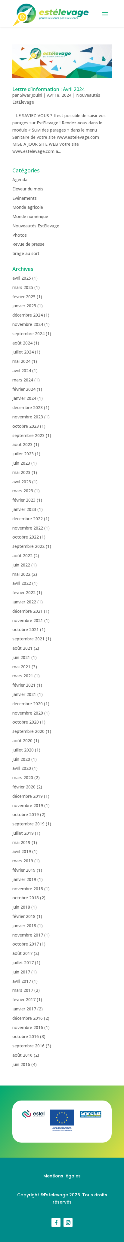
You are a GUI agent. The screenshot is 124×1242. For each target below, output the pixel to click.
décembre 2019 (27, 796)
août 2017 (22, 953)
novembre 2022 (27, 528)
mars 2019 (22, 861)
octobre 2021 (25, 629)
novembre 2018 (27, 888)
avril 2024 (21, 370)
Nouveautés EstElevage (35, 226)
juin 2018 (21, 907)
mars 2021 (22, 676)
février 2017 (24, 999)
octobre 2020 (25, 722)
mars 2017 (22, 990)
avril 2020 (21, 768)
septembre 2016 (28, 1046)
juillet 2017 (23, 962)
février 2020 (24, 787)
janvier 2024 (24, 398)
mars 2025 (22, 287)
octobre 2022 (25, 537)
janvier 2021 (24, 694)
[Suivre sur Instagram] (68, 1222)
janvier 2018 (24, 925)
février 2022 (24, 592)
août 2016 (22, 1055)
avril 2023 (21, 481)
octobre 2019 (25, 814)
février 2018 (24, 916)
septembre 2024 (28, 333)
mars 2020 (22, 777)
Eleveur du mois (27, 189)
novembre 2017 (27, 935)
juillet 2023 (23, 454)
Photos (19, 235)
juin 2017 (21, 972)
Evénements (24, 198)
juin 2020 (21, 759)
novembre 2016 (27, 1027)
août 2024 (22, 343)
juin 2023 (21, 463)
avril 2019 (21, 851)
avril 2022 (21, 583)
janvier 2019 (24, 879)
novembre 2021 (27, 620)
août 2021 (22, 648)
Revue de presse (28, 244)
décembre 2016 (27, 1018)
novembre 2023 (27, 417)
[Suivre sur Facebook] (55, 1222)
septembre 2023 (28, 435)
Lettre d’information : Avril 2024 (48, 89)
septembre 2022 (28, 546)
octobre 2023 (25, 426)
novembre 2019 (27, 805)
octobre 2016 (25, 1036)
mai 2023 (21, 472)
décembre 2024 (27, 315)
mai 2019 (21, 842)
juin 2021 (21, 657)
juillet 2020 (23, 750)
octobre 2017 (25, 944)
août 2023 (22, 444)
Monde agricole (27, 207)
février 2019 (24, 870)
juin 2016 (21, 1064)
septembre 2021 (28, 639)
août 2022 (22, 555)
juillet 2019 (23, 833)
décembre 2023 (27, 407)
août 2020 (22, 740)
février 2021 (24, 685)
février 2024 (24, 389)
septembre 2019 (28, 824)
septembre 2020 (28, 731)
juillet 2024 (23, 352)
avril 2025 (21, 278)
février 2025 (24, 296)
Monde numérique (30, 216)
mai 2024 (21, 361)
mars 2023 (22, 490)
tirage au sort (25, 253)
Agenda (19, 179)
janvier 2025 (24, 305)
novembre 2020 (27, 713)
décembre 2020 (27, 703)
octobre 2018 (25, 897)
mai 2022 (21, 574)
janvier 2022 (24, 602)
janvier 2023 (24, 509)
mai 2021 (21, 667)
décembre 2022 (27, 518)
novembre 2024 (27, 324)
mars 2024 (22, 380)
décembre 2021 (27, 611)
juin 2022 (21, 565)
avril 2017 (21, 981)
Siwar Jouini (31, 95)
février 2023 (24, 500)
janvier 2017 (24, 1009)
